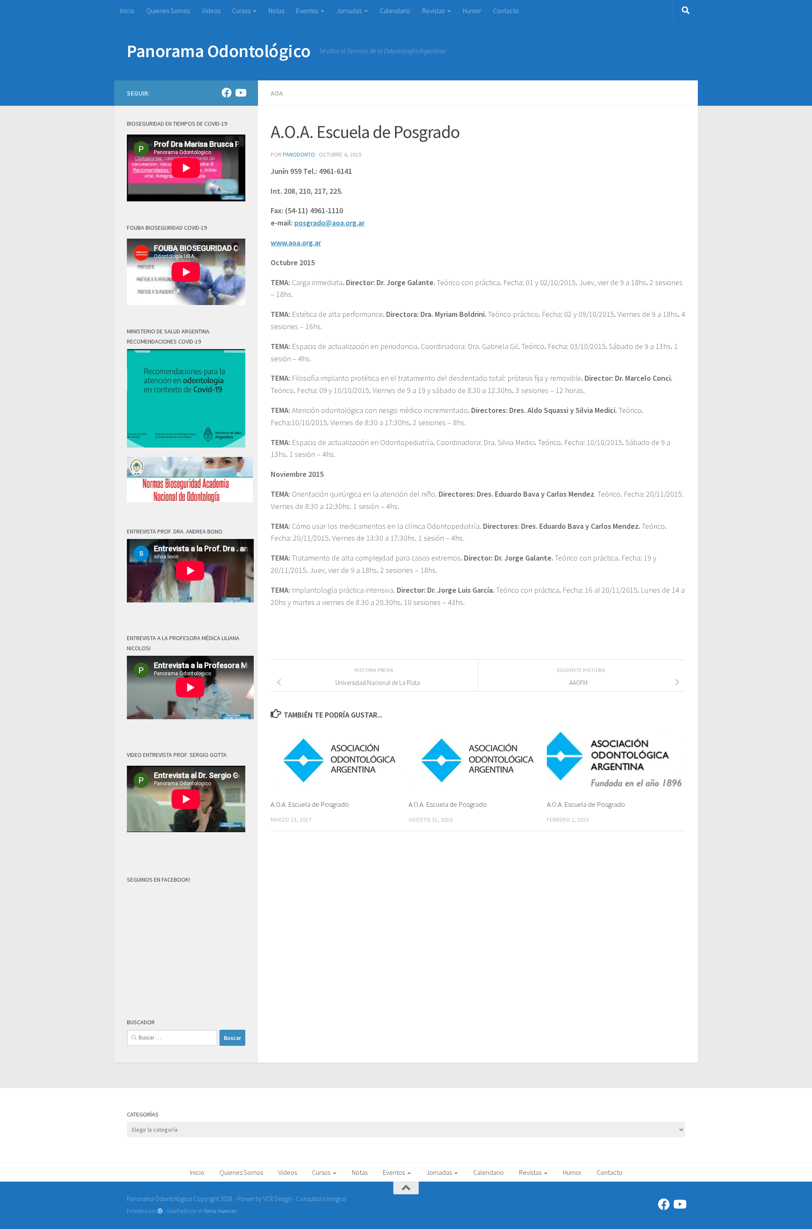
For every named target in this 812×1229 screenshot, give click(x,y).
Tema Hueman (220, 1211)
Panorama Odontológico (219, 51)
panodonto (299, 154)
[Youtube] (240, 93)
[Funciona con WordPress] (160, 1211)
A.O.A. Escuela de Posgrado (310, 804)
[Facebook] (227, 93)
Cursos (241, 10)
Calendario (395, 10)
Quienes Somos (168, 10)
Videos (211, 10)
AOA (277, 93)
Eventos (307, 10)
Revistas (433, 10)
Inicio (127, 10)
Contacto (506, 10)
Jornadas (349, 10)
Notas (276, 10)
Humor (472, 10)
